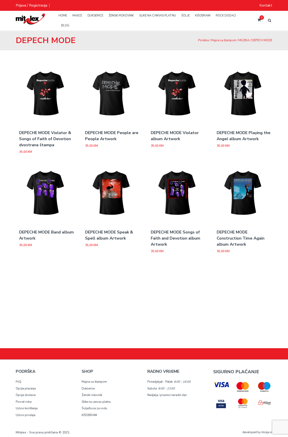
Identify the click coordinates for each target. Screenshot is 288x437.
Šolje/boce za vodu (94, 408)
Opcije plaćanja (26, 389)
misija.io (266, 432)
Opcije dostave (26, 395)
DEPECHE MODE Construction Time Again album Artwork (240, 238)
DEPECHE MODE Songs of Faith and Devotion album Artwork (175, 238)
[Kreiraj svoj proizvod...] (30, 23)
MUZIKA (243, 40)
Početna (203, 40)
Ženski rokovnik (92, 395)
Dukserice (88, 389)
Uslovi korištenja (27, 408)
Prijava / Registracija (31, 5)
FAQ (18, 382)
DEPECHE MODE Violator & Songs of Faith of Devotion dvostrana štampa (45, 139)
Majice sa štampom (223, 40)
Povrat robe (24, 402)
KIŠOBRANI (89, 415)
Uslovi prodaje (25, 415)
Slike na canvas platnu (96, 402)
